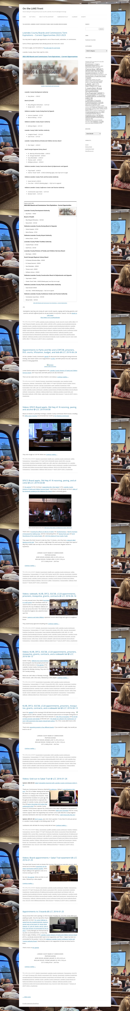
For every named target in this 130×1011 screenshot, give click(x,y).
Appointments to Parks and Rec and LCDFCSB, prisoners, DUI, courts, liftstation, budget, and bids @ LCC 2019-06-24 (50, 350)
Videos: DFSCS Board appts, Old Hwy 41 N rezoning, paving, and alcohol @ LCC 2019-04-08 (50, 408)
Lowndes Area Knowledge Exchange (66, 324)
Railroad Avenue (44, 840)
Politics (100, 106)
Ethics (37, 829)
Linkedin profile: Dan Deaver (50, 366)
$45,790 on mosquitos (62, 716)
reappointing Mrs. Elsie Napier (50, 487)
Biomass (96, 61)
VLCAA (57, 322)
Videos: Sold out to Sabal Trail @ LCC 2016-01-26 (45, 778)
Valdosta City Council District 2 (40, 661)
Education (90, 66)
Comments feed (89, 149)
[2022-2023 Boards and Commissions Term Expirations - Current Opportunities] (50, 301)
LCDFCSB (50, 324)
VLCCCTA (62, 322)
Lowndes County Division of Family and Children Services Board (59, 935)
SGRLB (24, 330)
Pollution (74, 829)
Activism (88, 61)
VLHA (41, 844)
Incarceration (56, 381)
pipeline (32, 840)
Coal (101, 61)
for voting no (53, 789)
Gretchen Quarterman (61, 385)
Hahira (88, 79)
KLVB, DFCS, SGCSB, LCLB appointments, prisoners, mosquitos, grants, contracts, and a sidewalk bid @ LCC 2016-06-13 (50, 706)
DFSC (61, 630)
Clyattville (25, 834)
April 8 (60, 461)
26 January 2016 (50, 832)
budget (69, 383)
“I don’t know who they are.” (67, 815)
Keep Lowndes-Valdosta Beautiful (52, 632)
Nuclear (96, 104)
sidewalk (49, 638)
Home (24, 17)
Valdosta (49, 330)
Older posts (27, 997)
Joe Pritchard (39, 836)
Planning (90, 105)
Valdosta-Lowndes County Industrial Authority (94, 118)
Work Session (59, 394)
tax (27, 842)
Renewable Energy (92, 108)
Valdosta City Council (93, 120)
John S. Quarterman (48, 339)
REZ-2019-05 (63, 467)
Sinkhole (32, 383)
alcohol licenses (61, 532)
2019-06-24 (59, 383)
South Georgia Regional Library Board (37, 330)
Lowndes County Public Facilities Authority (63, 328)
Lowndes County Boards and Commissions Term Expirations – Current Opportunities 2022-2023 (45, 33)
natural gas (89, 104)
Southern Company (99, 110)
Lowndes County (27, 326)
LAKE (41, 324)
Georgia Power (91, 71)
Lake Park (55, 463)
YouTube (93, 40)
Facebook (88, 40)
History (88, 80)
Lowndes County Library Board (56, 636)
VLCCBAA (62, 336)
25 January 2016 (38, 890)
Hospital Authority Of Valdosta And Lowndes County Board (45, 892)
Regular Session (27, 638)
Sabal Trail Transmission (65, 840)
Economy (42, 381)
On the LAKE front (33, 8)
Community (89, 62)
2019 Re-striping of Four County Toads (56, 536)
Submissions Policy (62, 17)
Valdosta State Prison (47, 392)
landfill (48, 836)
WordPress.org (89, 151)
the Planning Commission (61, 416)
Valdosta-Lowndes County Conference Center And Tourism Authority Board (56, 898)
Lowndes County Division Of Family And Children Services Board (60, 389)
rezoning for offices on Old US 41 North (42, 532)
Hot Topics (32, 17)
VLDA (75, 336)
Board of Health (31, 324)
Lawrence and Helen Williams (35, 617)
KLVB (57, 628)
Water (48, 383)
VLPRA (70, 322)
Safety (72, 459)
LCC (40, 387)
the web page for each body (52, 48)
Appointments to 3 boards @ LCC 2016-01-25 (43, 911)
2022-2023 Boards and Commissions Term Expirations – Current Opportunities (50, 57)
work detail (52, 394)
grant (52, 385)
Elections (99, 66)
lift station (49, 387)
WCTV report (38, 819)
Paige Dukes (26, 840)
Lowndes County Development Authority (59, 326)
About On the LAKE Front (46, 17)
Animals (38, 628)
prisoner (73, 636)
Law (62, 381)
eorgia (33, 834)
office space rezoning (31, 416)
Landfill (49, 829)
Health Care (51, 459)
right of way (35, 638)
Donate (83, 17)
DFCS (64, 461)
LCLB (71, 632)
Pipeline (70, 829)
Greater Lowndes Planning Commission (96, 74)
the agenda (28, 487)
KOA (31, 387)
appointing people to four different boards (42, 727)
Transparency (38, 383)
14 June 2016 (48, 630)
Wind (87, 123)
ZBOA (73, 322)
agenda (46, 356)
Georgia (38, 324)
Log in (86, 144)
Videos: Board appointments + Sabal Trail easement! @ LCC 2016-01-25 (50, 858)
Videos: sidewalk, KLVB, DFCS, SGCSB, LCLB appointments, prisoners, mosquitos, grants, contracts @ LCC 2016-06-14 (49, 594)
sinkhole (25, 392)
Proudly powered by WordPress (31, 1003)
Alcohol (38, 381)
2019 (46, 461)
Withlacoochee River (52, 844)
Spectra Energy (71, 896)
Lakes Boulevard (62, 463)
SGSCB (45, 638)
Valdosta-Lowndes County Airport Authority (46, 332)
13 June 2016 (48, 684)
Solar (89, 110)
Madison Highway (48, 467)
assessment (62, 832)
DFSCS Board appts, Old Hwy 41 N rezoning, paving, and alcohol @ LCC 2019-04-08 (50, 481)
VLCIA (66, 322)
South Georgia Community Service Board (63, 638)
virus (32, 844)
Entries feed (88, 147)
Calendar (74, 17)
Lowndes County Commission (47, 322)
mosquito (67, 636)
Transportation (35, 461)
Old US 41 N (57, 467)
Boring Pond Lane (64, 534)
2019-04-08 (51, 461)
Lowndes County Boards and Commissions (50, 86)
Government (49, 381)
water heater (45, 394)
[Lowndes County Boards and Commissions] (50, 84)
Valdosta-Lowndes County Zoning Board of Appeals (42, 336)
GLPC (101, 71)
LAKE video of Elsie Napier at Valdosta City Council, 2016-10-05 (58, 527)
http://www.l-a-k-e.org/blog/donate (50, 317)
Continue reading (63, 377)
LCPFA (37, 322)
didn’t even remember (62, 810)
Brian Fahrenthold (71, 832)
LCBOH (45, 324)
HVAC (68, 385)
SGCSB (40, 638)
